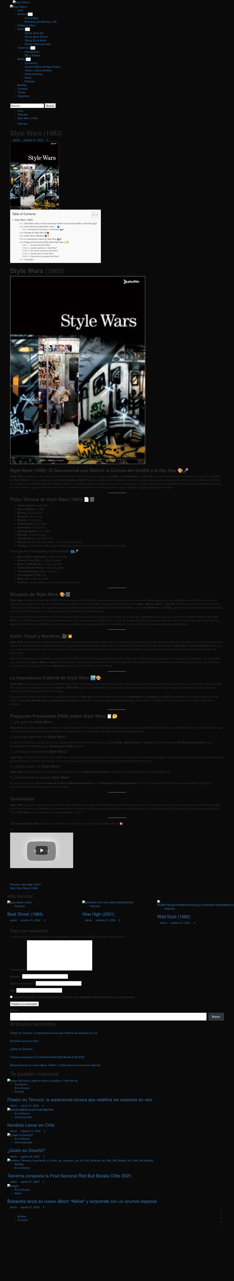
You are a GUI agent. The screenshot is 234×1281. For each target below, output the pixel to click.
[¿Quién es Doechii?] (20, 1134)
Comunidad (31, 18)
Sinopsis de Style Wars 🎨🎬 (36, 232)
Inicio (20, 10)
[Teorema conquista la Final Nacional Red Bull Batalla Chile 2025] (80, 1160)
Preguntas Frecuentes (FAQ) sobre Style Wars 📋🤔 (46, 242)
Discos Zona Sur (34, 33)
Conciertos (31, 63)
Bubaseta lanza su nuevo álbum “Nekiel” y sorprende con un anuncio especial (55, 1065)
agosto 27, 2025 (30, 1181)
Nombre (15, 976)
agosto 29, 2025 (30, 1156)
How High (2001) (98, 914)
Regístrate (23, 96)
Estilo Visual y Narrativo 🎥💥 (36, 235)
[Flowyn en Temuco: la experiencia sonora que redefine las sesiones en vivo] (42, 1080)
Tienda (21, 92)
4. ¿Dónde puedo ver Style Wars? (41, 253)
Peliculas (30, 81)
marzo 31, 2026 (30, 1105)
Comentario (18, 969)
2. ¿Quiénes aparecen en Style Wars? (42, 248)
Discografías (32, 51)
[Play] (41, 850)
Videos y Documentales (38, 70)
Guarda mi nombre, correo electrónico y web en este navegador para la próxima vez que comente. (74, 997)
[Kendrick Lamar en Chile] (30, 1109)
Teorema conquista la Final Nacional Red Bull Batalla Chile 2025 (47, 1057)
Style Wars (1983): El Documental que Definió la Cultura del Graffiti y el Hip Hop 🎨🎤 (60, 223)
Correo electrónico (22, 983)
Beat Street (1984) (25, 914)
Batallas (22, 85)
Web (13, 990)
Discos (21, 29)
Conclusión (29, 259)
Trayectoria (23, 47)
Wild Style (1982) (173, 916)
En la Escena (22, 1088)
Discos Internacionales (38, 44)
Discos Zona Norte (35, 40)
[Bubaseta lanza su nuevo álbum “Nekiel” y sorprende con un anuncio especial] (13, 1185)
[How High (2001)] (107, 902)
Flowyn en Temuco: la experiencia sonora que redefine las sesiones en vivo (54, 1033)
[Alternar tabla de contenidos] (93, 215)
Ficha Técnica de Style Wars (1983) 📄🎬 (42, 226)
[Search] (11, 101)
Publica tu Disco (26, 25)
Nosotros (22, 14)
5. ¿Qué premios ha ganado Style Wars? (43, 256)
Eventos (19, 1091)
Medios (21, 59)
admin (17, 140)
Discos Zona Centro (36, 36)
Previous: (25, 884)
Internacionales (33, 74)
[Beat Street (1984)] (19, 902)
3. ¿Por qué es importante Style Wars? (43, 250)
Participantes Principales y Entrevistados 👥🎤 (46, 229)
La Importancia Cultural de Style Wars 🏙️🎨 (43, 239)
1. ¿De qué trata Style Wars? (39, 245)
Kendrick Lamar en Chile (24, 1041)
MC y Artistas (32, 55)
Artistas (21, 1216)
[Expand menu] (30, 14)
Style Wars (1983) (24, 219)
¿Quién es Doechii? (21, 1049)
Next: (24, 888)
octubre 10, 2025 (31, 1131)
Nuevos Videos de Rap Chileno (43, 66)
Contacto (22, 88)
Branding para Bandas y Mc (41, 21)
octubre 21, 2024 (33, 140)
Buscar (14, 1010)
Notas (28, 77)
